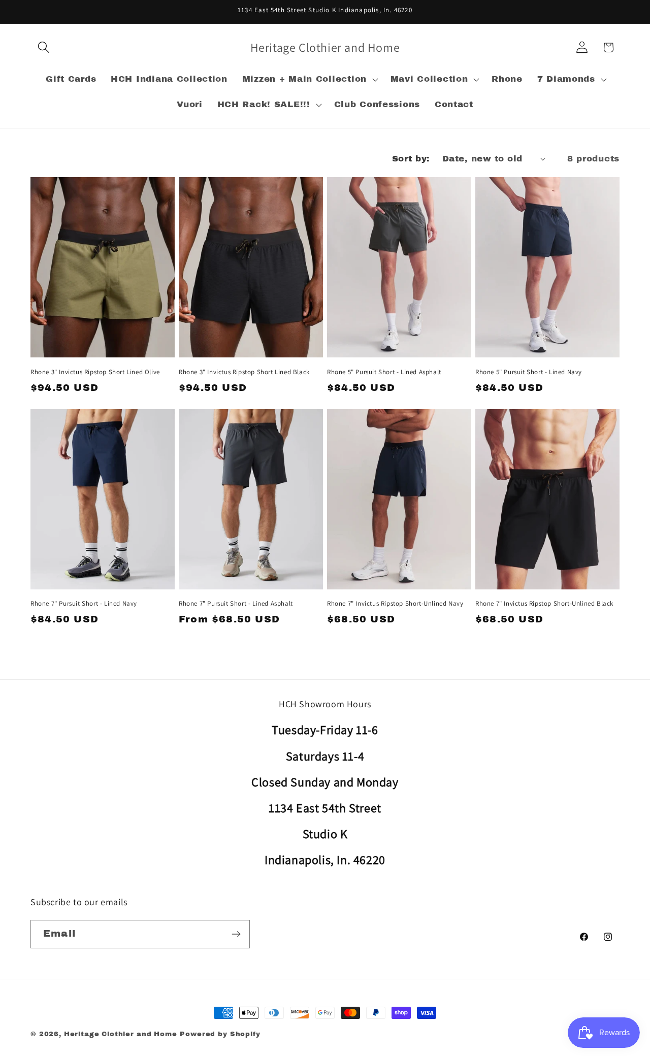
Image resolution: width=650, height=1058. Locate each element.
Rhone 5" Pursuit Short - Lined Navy (528, 372)
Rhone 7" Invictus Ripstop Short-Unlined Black (544, 604)
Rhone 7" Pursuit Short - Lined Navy (83, 604)
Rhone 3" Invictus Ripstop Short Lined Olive (95, 372)
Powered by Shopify (220, 1034)
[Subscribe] (235, 934)
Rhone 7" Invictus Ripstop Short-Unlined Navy (395, 604)
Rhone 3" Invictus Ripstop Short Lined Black (244, 372)
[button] (43, 47)
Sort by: (411, 158)
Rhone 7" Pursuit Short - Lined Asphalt (236, 604)
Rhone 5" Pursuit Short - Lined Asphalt (384, 372)
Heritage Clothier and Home (120, 1034)
